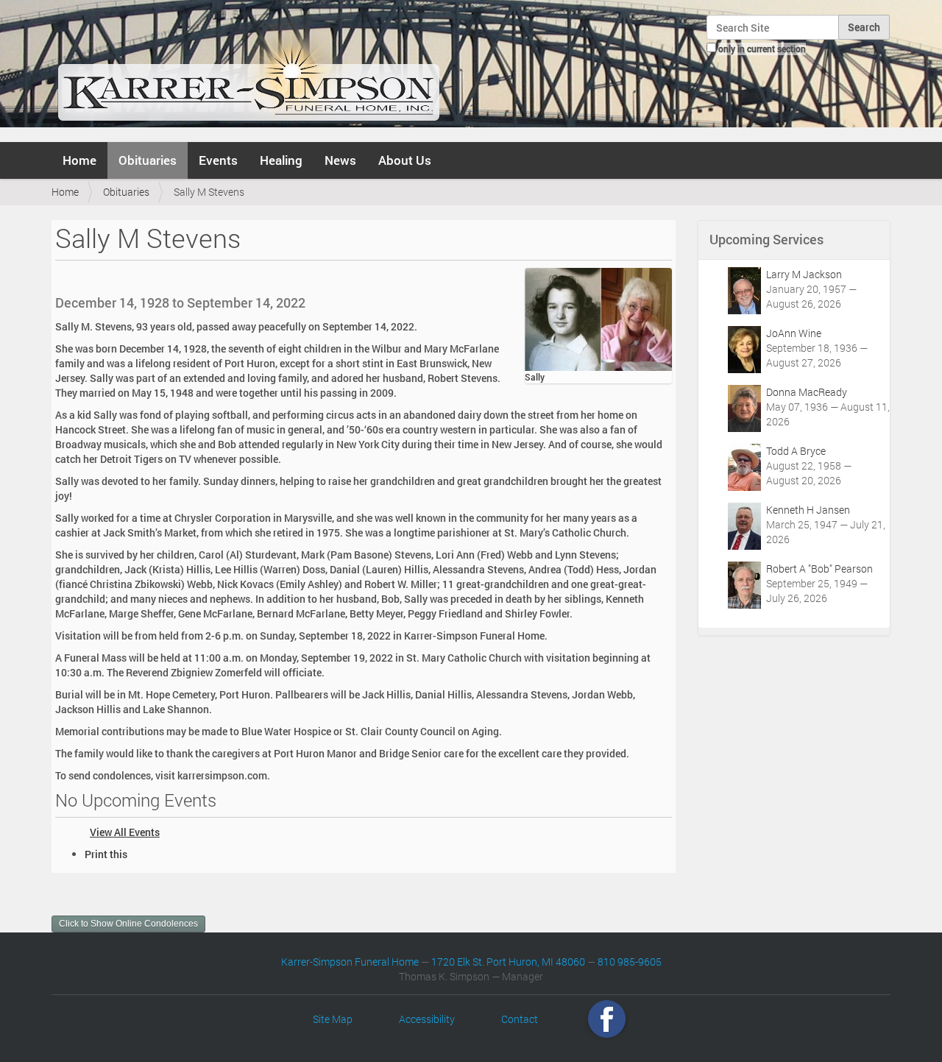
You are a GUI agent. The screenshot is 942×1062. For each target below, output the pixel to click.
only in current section (762, 48)
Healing (281, 160)
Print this (106, 854)
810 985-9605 (630, 962)
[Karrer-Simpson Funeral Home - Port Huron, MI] (248, 69)
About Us (404, 160)
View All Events (125, 832)
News (340, 160)
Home (79, 160)
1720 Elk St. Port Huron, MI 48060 (508, 962)
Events (218, 160)
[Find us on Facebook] (606, 1019)
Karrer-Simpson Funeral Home (350, 962)
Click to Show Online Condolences (128, 923)
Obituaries (147, 160)
